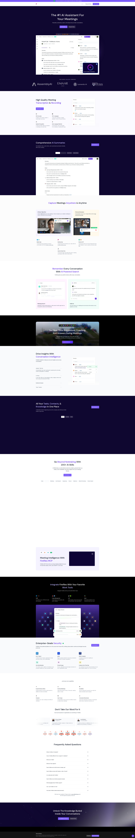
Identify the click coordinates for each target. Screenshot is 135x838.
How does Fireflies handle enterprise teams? (55, 787)
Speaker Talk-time (39, 368)
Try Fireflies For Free (63, 815)
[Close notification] (133, 0)
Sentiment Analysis (39, 376)
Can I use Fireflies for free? (52, 783)
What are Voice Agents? (51, 760)
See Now (80, 0)
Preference (89, 835)
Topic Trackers (39, 380)
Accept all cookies (95, 835)
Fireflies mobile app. (49, 244)
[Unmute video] (92, 551)
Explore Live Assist (66, 342)
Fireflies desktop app (62, 244)
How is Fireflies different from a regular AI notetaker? (57, 752)
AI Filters (37, 372)
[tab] (57, 153)
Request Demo (72, 26)
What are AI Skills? (50, 756)
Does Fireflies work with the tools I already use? (56, 764)
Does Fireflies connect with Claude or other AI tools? (57, 768)
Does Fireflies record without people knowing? (56, 775)
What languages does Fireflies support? (54, 779)
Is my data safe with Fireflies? (52, 771)
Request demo (88, 4)
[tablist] (67, 153)
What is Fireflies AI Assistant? (52, 748)
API (89, 244)
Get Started (96, 4)
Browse (67, 467)
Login (82, 4)
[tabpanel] (67, 434)
